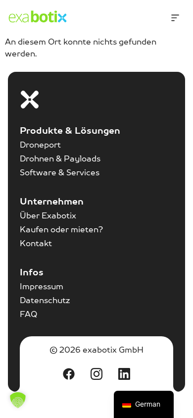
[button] (18, 400)
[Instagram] (96, 374)
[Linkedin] (124, 374)
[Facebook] (69, 374)
